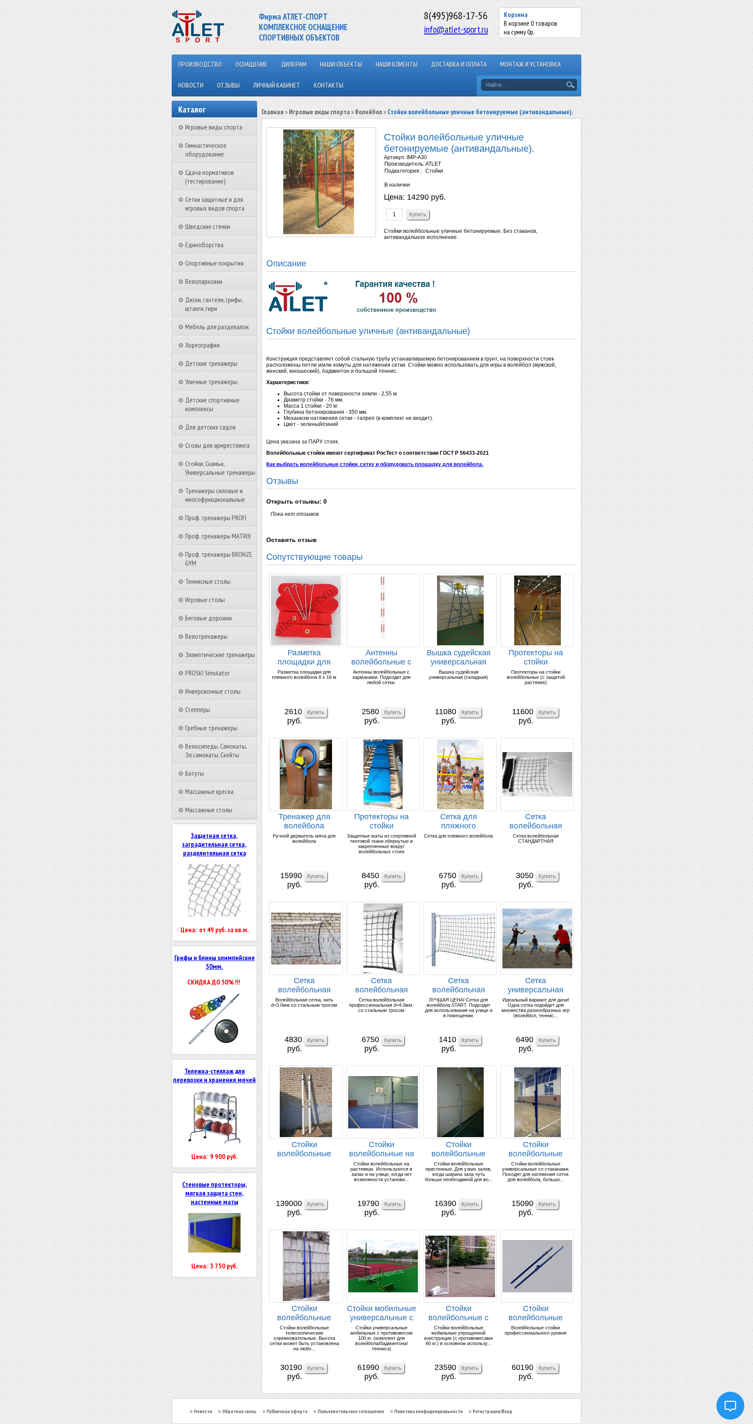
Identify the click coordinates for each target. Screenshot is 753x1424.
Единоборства (204, 244)
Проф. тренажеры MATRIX (218, 535)
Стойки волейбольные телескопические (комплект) (304, 1313)
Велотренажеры (206, 636)
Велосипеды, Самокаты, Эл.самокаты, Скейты (216, 750)
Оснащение (251, 64)
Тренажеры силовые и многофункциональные (215, 495)
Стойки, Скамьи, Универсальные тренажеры (220, 468)
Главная (272, 111)
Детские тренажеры (211, 363)
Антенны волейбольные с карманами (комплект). (381, 657)
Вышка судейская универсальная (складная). (459, 657)
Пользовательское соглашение (351, 1411)
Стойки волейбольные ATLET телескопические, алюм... (304, 1149)
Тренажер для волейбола (304, 821)
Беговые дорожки (208, 617)
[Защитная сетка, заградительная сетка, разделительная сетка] (214, 914)
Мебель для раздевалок (217, 326)
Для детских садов (210, 426)
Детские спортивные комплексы (212, 404)
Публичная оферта (287, 1411)
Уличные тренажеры (211, 381)
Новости (191, 85)
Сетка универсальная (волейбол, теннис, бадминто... (535, 985)
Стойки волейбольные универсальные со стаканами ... (536, 1149)
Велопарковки (203, 281)
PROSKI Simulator (207, 672)
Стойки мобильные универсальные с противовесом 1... (381, 1313)
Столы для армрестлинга (217, 445)
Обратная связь (239, 1411)
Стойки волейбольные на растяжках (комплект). (381, 1149)
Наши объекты (341, 64)
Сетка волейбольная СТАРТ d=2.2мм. (458, 985)
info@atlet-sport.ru (456, 29)
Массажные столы (208, 809)
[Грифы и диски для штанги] (214, 1043)
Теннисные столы (208, 581)
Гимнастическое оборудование (206, 149)
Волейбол (368, 111)
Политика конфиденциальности (428, 1411)
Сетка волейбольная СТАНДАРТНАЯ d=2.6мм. (535, 821)
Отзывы (228, 85)
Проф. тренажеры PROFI (215, 517)
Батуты (194, 773)
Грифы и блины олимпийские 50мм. (214, 962)
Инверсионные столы (213, 691)
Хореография (202, 345)
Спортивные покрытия (214, 263)
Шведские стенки (207, 226)
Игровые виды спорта (213, 127)
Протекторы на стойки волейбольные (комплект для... (381, 821)
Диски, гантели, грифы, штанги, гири (214, 304)
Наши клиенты (396, 64)
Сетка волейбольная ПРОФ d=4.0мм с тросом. (381, 985)
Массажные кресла (209, 791)
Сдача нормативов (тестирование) (209, 176)
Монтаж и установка (530, 64)
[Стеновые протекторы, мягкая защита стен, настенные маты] (214, 1250)
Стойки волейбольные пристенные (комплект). (458, 1149)
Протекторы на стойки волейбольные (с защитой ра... (535, 657)
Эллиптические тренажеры (220, 654)
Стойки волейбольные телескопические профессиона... (535, 1313)
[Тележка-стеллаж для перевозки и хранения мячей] (214, 1140)
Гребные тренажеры (211, 727)
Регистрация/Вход (492, 1411)
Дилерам (293, 64)
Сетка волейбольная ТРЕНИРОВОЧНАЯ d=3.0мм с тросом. (304, 985)
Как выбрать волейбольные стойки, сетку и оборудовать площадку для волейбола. (374, 464)
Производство (200, 64)
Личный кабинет (276, 85)
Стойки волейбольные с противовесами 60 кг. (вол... (458, 1313)
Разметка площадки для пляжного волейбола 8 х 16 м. (304, 657)
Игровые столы (205, 599)
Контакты (328, 85)
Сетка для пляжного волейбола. (459, 821)
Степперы (197, 709)
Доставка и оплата (459, 64)
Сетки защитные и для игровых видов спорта (214, 203)
